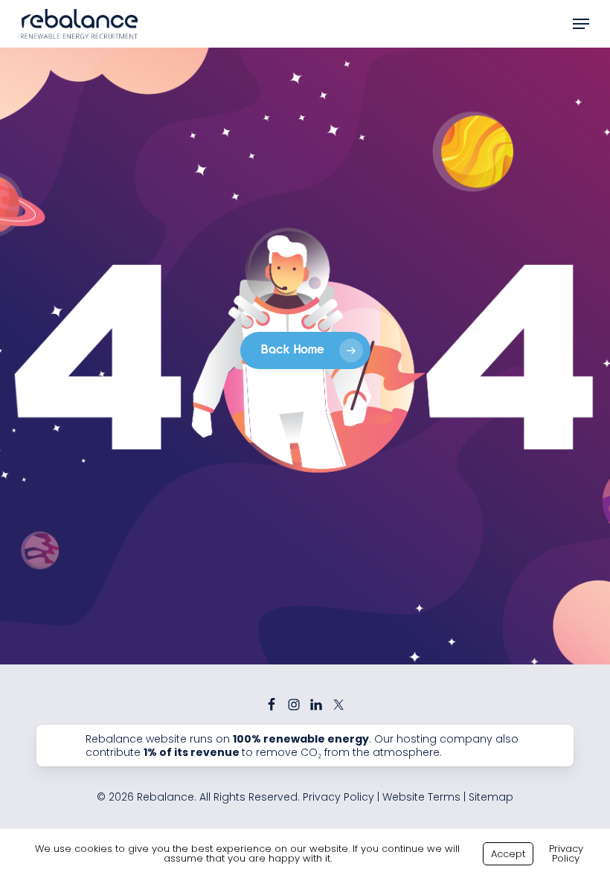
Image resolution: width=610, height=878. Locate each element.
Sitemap (491, 796)
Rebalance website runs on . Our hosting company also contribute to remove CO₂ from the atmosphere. (302, 745)
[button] (581, 23)
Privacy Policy (338, 796)
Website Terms (421, 796)
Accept (508, 854)
